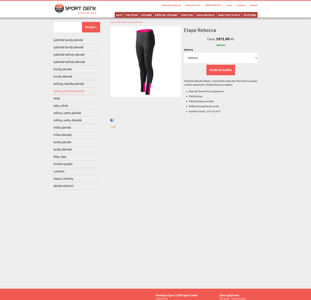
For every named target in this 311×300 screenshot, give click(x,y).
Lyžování (146, 15)
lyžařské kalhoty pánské (68, 55)
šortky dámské (62, 149)
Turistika (187, 15)
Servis (229, 5)
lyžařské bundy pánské (68, 40)
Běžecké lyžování (166, 15)
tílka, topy (59, 157)
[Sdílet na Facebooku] (111, 120)
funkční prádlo (63, 164)
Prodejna (241, 5)
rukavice (58, 171)
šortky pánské (62, 142)
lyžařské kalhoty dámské (69, 62)
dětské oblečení (63, 186)
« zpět (113, 126)
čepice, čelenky (63, 179)
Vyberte (188, 49)
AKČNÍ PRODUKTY (213, 5)
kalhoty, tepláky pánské (68, 84)
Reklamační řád (192, 5)
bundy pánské (62, 69)
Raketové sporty (229, 15)
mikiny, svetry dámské (67, 120)
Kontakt (254, 5)
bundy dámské (62, 76)
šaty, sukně (60, 106)
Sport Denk (87, 13)
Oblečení (132, 15)
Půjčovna (249, 15)
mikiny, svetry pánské (67, 113)
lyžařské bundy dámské (68, 47)
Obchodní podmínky (171, 5)
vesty (56, 98)
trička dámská (62, 135)
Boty (119, 15)
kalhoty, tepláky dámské (69, 91)
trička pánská (62, 128)
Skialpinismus (205, 15)
